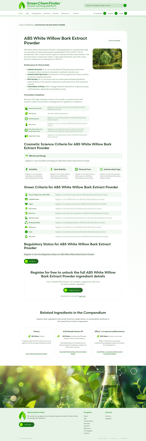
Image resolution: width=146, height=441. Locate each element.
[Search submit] (124, 5)
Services (108, 416)
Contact (86, 433)
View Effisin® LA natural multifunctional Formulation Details (110, 352)
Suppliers (108, 418)
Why (85, 418)
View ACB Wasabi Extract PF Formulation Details (73, 352)
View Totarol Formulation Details (36, 353)
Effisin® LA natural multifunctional (109, 331)
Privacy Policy (124, 438)
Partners (86, 426)
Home (21, 25)
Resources (87, 428)
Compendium (29, 25)
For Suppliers (88, 431)
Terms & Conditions (102, 438)
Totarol (36, 331)
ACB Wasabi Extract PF (73, 331)
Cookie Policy (114, 438)
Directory (87, 423)
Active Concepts (114, 40)
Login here (82, 296)
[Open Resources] (69, 13)
